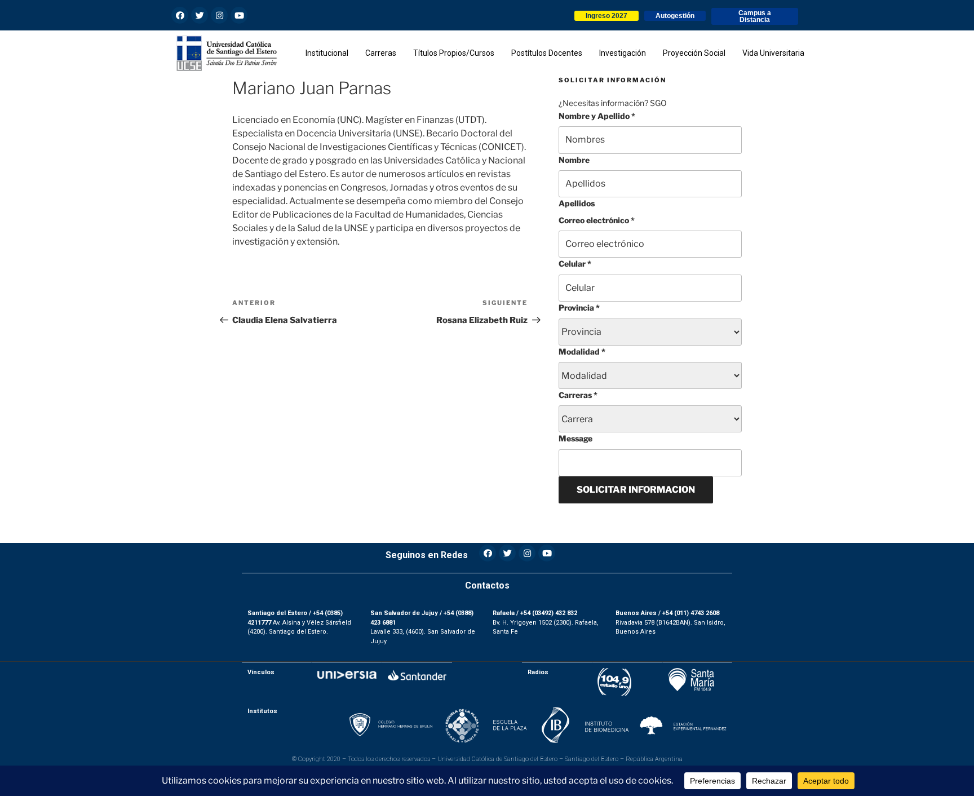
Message (575, 438)
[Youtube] (239, 15)
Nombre (574, 160)
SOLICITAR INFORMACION (636, 489)
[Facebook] (179, 15)
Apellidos (577, 203)
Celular (575, 263)
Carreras (578, 395)
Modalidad (582, 351)
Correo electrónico (597, 220)
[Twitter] (199, 15)
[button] (606, 16)
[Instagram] (219, 15)
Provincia (579, 307)
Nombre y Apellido (597, 116)
